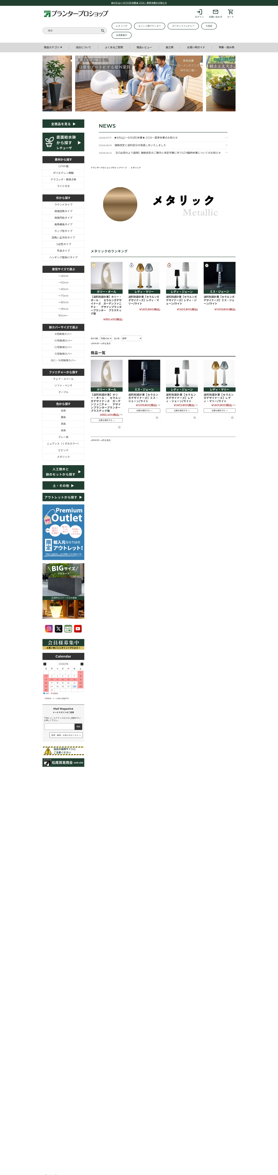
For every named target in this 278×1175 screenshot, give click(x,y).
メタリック (63, 456)
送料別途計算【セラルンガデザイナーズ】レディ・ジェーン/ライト (181, 300)
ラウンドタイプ (63, 204)
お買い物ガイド (196, 47)
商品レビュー (144, 47)
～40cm (63, 275)
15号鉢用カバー (63, 353)
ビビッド (63, 450)
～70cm (63, 295)
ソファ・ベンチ (63, 385)
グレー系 (63, 437)
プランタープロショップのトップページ (109, 168)
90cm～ (63, 315)
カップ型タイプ (63, 231)
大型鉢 (209, 26)
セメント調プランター (149, 26)
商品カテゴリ (53, 47)
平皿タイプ (63, 250)
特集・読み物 (226, 47)
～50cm (63, 282)
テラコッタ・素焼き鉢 (63, 179)
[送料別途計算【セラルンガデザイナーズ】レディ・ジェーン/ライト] (182, 278)
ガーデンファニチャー (183, 26)
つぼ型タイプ (63, 244)
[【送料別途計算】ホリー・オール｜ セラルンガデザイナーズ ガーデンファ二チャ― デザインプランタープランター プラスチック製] (107, 278)
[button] (46, 81)
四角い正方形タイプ (63, 237)
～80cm (63, 302)
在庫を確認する (105, 420)
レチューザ (121, 26)
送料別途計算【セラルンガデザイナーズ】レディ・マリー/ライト (143, 300)
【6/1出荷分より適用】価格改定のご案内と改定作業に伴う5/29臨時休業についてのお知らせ (167, 152)
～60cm (63, 289)
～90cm (63, 308)
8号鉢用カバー (63, 334)
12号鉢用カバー (63, 347)
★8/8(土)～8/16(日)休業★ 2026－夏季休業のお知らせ (139, 2)
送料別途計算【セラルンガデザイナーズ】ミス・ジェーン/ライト (219, 300)
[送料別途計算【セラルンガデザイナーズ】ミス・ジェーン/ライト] (220, 278)
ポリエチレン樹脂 (63, 172)
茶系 (63, 423)
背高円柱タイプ (63, 217)
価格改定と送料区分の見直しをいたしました (140, 145)
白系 (63, 410)
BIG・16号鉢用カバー (63, 360)
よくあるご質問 (114, 47)
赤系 (63, 430)
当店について (83, 47)
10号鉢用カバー (63, 340)
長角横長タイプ (63, 224)
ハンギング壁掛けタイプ (63, 257)
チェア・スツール (63, 379)
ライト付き (63, 186)
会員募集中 (121, 35)
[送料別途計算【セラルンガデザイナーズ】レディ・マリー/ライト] (144, 278)
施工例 (169, 47)
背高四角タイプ (63, 211)
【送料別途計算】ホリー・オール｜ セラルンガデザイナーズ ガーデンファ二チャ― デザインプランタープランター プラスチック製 (106, 305)
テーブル (63, 392)
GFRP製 (63, 166)
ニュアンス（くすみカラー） (63, 443)
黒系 (63, 417)
